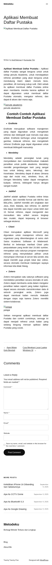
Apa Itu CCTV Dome (13, 494)
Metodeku (8, 4)
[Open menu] (46, 4)
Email (6, 423)
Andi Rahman (17, 60)
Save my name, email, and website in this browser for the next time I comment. (26, 445)
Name (6, 413)
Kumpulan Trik (29, 60)
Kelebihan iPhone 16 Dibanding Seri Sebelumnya (19, 485)
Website (7, 433)
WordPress (44, 560)
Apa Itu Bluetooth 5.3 (14, 501)
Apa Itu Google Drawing (15, 509)
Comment (8, 387)
